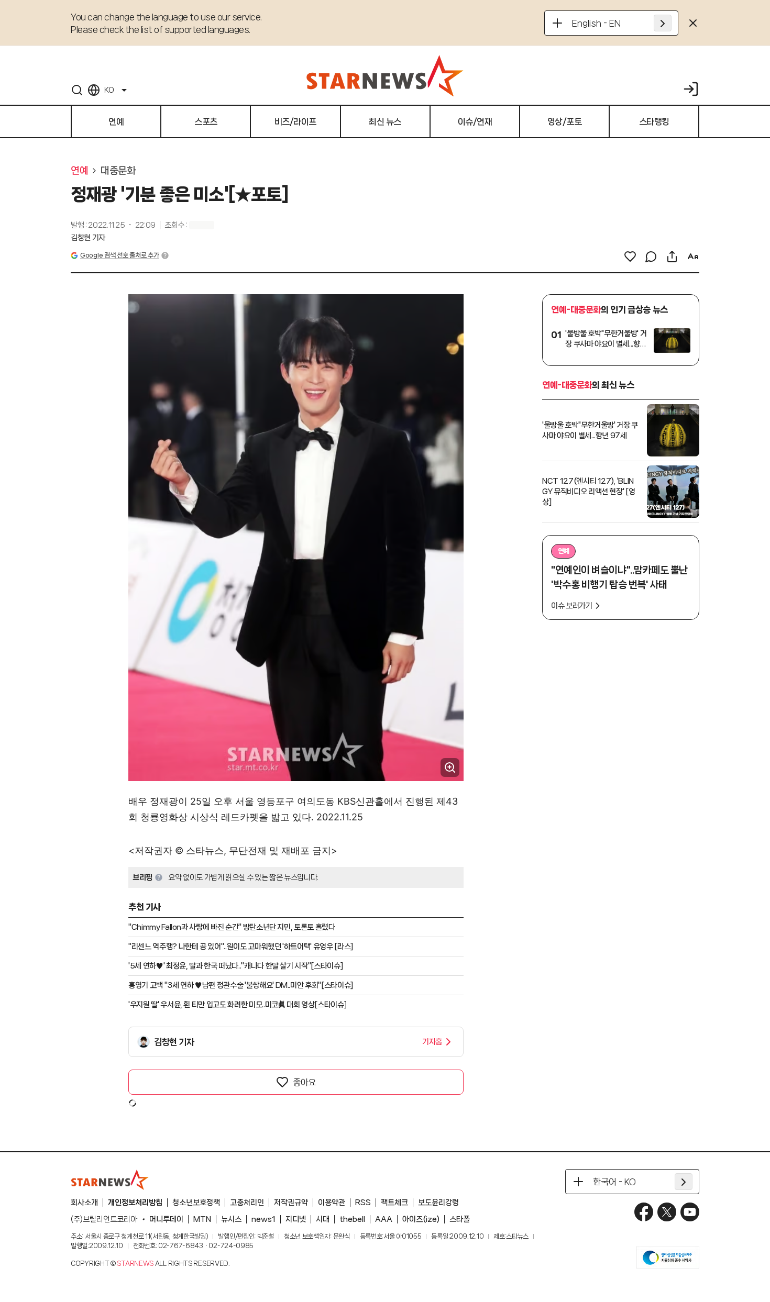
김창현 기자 (88, 237)
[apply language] (663, 23)
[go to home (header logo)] (385, 75)
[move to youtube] (689, 1212)
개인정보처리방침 (135, 1202)
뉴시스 (231, 1219)
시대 (322, 1219)
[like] (630, 256)
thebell (352, 1219)
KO (109, 90)
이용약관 (331, 1202)
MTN (202, 1219)
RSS (363, 1202)
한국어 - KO (614, 1181)
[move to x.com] (666, 1212)
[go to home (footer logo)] (110, 1179)
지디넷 (295, 1219)
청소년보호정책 (196, 1202)
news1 (263, 1219)
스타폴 (459, 1219)
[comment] (651, 256)
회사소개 (84, 1202)
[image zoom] (450, 767)
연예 (79, 170)
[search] (77, 90)
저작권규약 (291, 1202)
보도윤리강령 (438, 1202)
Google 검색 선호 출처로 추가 (119, 255)
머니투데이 (166, 1219)
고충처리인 (247, 1202)
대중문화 (118, 170)
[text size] (693, 256)
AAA (383, 1219)
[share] (672, 256)
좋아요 (304, 1082)
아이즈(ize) (420, 1219)
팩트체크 (394, 1202)
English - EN (596, 23)
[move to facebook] (643, 1212)
